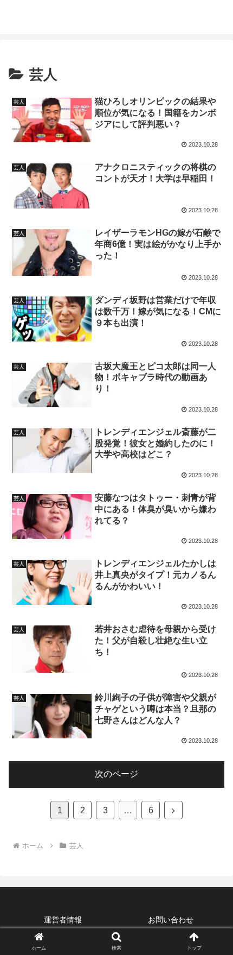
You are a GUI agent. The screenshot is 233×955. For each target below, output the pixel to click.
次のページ (116, 774)
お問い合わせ (170, 919)
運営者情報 (63, 919)
